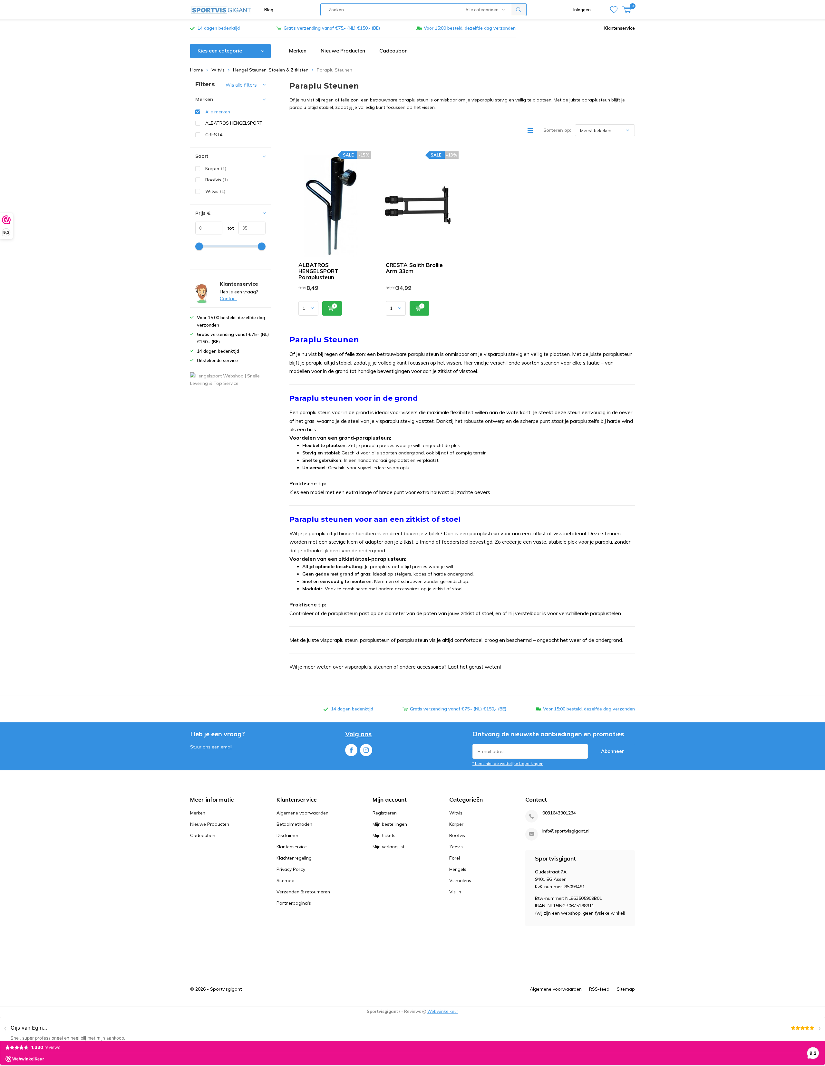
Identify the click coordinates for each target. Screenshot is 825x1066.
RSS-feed (599, 989)
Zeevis (456, 847)
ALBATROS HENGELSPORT (233, 123)
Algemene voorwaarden (302, 813)
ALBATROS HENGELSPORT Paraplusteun (318, 271)
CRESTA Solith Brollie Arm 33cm (414, 268)
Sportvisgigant (226, 989)
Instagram (366, 750)
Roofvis (216, 180)
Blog (268, 9)
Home (196, 70)
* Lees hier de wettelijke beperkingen (507, 763)
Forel (454, 858)
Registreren (385, 813)
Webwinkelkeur (442, 1011)
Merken (297, 50)
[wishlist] (613, 9)
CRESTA (214, 135)
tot (228, 228)
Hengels (457, 869)
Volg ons (358, 734)
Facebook (351, 750)
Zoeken (519, 9)
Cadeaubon (393, 50)
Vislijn (455, 892)
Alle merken (217, 112)
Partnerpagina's (294, 903)
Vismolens (460, 880)
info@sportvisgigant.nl (565, 831)
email (226, 747)
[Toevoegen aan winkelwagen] (332, 308)
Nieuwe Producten (343, 50)
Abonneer (612, 751)
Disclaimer (287, 835)
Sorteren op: (557, 130)
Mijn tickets (384, 835)
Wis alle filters (241, 85)
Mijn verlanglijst (388, 847)
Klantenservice (619, 28)
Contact (228, 298)
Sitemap (286, 880)
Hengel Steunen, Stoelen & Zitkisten (270, 70)
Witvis (218, 70)
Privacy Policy (291, 869)
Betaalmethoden (294, 824)
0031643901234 (559, 813)
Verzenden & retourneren (303, 892)
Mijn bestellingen (390, 824)
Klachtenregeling (294, 858)
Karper (215, 168)
